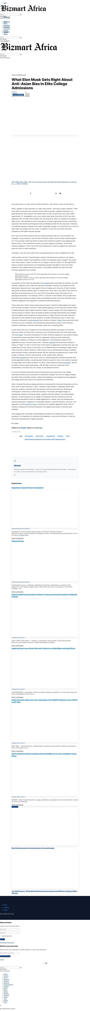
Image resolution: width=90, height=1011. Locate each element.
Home (14, 75)
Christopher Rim (50, 436)
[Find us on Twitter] (0, 1005)
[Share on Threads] (56, 193)
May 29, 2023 (25, 528)
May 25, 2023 (25, 582)
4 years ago (14, 93)
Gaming (6, 986)
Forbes (16, 423)
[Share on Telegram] (51, 193)
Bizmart (15, 92)
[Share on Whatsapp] (43, 193)
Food (5, 1002)
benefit (35, 320)
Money (5, 23)
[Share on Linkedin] (35, 193)
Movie (6, 988)
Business (6, 979)
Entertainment (8, 985)
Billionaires (7, 17)
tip (41, 428)
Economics (7, 25)
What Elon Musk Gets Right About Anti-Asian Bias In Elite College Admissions (45, 439)
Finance (6, 32)
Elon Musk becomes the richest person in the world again (33, 848)
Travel (6, 997)
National (6, 983)
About (5, 905)
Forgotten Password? (7, 942)
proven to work (31, 404)
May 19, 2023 (20, 637)
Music (5, 990)
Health (6, 1000)
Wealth (5, 34)
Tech (5, 999)
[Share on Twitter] (30, 193)
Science (6, 981)
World (5, 977)
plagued (47, 283)
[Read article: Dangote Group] (45, 562)
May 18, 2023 (20, 689)
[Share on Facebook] (26, 193)
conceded (22, 357)
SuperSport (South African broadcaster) (28, 488)
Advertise (6, 907)
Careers (6, 910)
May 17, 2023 (20, 743)
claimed (52, 342)
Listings (6, 30)
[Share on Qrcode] (64, 193)
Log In (2, 959)
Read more (17, 538)
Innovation (7, 27)
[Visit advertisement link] (44, 73)
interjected (66, 362)
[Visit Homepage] (23, 12)
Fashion (6, 993)
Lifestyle (6, 995)
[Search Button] (20, 37)
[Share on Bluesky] (60, 193)
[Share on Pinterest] (39, 193)
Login (5, 3)
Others (59, 320)
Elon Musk (60, 436)
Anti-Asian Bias (29, 436)
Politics (6, 976)
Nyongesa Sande (17, 528)
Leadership (7, 29)
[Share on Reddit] (47, 193)
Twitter (23, 428)
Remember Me (7, 936)
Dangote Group (18, 541)
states (20, 335)
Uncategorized (21, 75)
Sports (6, 992)
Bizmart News (39, 436)
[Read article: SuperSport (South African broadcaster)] (45, 509)
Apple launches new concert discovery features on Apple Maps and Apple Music (43, 648)
